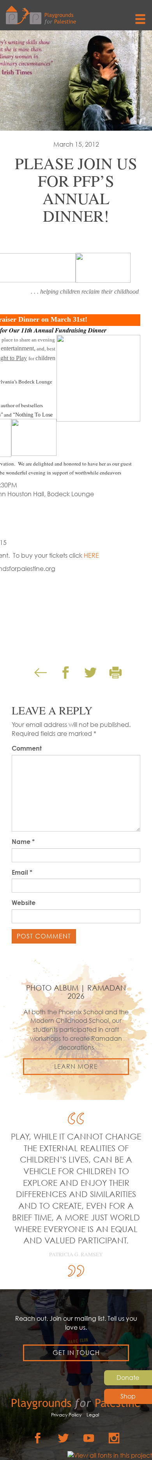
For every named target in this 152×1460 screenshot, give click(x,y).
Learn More (76, 1066)
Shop (128, 1396)
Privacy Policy (66, 1415)
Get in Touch (76, 1353)
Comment (27, 748)
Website (23, 903)
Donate (128, 1377)
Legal (93, 1415)
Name (23, 842)
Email (22, 872)
